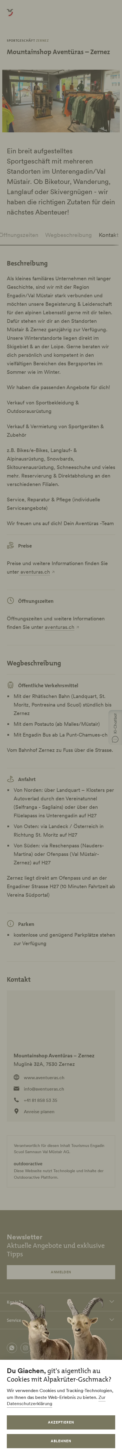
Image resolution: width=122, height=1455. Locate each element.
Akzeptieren (61, 1422)
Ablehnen (61, 1441)
